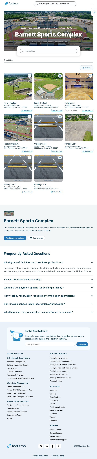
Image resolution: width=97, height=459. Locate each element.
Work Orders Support (58, 440)
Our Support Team (14, 415)
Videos (52, 417)
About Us (53, 391)
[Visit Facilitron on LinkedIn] (46, 446)
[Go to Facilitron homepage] (16, 446)
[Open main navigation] (91, 3)
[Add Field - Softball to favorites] (60, 76)
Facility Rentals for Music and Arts (63, 365)
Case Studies (55, 397)
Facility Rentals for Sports (59, 371)
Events (52, 404)
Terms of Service (40, 456)
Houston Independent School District (36, 28)
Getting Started (13, 408)
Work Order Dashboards (16, 393)
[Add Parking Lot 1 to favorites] (90, 117)
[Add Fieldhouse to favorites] (90, 76)
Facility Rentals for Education (61, 361)
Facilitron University (57, 407)
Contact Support (56, 433)
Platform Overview (14, 372)
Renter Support (56, 436)
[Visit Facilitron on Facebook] (52, 446)
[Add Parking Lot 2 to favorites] (29, 157)
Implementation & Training (17, 412)
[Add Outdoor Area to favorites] (60, 117)
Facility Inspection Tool (16, 387)
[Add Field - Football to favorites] (29, 76)
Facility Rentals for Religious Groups (64, 368)
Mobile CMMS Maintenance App (19, 390)
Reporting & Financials (15, 375)
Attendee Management (16, 362)
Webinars (53, 420)
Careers (53, 394)
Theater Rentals (56, 381)
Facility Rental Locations (59, 358)
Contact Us (54, 400)
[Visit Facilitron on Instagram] (40, 446)
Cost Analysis (12, 368)
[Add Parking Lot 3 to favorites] (60, 157)
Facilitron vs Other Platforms (18, 405)
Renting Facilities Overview (60, 378)
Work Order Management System (20, 397)
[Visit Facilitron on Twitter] (58, 446)
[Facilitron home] (12, 5)
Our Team (53, 414)
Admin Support (55, 430)
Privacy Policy (58, 456)
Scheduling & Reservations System (20, 378)
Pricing (9, 418)
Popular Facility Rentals (59, 374)
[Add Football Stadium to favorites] (29, 117)
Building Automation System (18, 365)
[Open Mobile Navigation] (94, 12)
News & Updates (56, 410)
